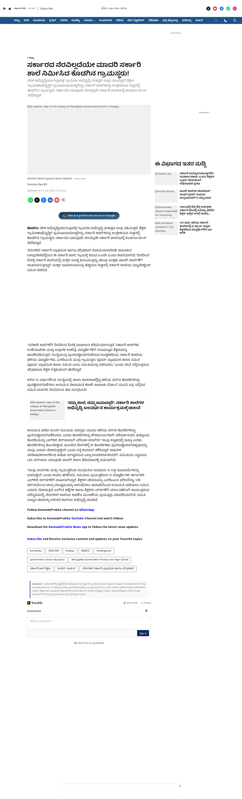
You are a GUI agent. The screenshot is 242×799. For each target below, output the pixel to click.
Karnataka (35, 551)
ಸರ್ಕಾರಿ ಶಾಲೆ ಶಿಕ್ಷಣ (40, 568)
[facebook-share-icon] (43, 202)
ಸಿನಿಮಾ (88, 20)
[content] (84, 518)
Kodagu (70, 551)
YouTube (77, 518)
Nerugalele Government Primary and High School (100, 560)
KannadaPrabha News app (68, 527)
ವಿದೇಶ (63, 20)
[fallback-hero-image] (166, 178)
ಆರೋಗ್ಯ (186, 20)
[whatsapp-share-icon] (30, 202)
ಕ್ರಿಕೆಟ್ (52, 20)
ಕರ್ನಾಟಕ (53, 551)
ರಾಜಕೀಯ (39, 20)
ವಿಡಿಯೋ (153, 20)
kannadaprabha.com (41, 588)
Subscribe (46, 8)
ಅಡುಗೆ (199, 20)
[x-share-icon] (37, 202)
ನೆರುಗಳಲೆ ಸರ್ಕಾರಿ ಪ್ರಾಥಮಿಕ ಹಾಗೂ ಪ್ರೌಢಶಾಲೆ (108, 568)
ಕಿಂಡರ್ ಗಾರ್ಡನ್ (66, 568)
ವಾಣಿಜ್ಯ (75, 20)
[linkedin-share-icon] (50, 202)
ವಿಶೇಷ (119, 20)
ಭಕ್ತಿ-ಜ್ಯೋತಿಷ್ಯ (170, 20)
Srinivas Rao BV (37, 184)
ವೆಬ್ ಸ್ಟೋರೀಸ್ (135, 20)
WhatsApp (86, 510)
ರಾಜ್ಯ (17, 20)
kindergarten (104, 551)
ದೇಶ (26, 20)
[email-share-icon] (56, 202)
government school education (47, 560)
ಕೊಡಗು (85, 551)
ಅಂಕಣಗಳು (105, 20)
